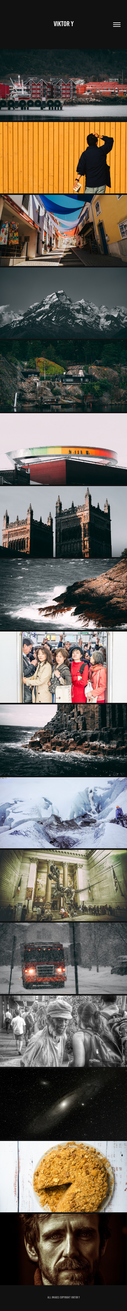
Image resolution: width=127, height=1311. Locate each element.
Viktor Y (64, 24)
